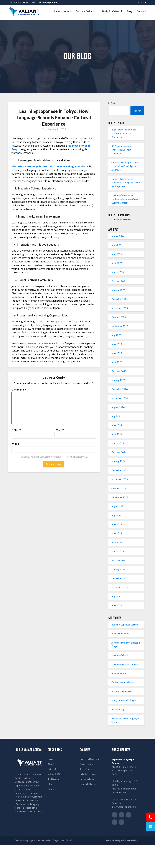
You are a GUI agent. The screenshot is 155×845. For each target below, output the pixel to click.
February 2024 (118, 452)
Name (16, 430)
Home (56, 11)
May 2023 (116, 533)
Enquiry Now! (150, 826)
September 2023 (119, 497)
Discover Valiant (85, 11)
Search (112, 102)
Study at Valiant (111, 11)
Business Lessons (88, 779)
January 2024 (118, 461)
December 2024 (119, 389)
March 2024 (117, 443)
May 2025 (116, 353)
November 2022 (119, 587)
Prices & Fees (54, 769)
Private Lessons (88, 774)
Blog (129, 11)
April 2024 (116, 434)
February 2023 (118, 560)
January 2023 (118, 569)
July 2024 (116, 416)
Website (17, 444)
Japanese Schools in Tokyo (124, 664)
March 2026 (117, 272)
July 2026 (116, 245)
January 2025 (118, 380)
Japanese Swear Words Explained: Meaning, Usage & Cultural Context (125, 199)
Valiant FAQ (54, 774)
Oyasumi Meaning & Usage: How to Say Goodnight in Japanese (125, 166)
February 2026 (118, 281)
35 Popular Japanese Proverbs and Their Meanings (121, 150)
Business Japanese (120, 633)
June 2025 (116, 344)
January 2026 (118, 290)
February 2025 (118, 371)
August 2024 (118, 407)
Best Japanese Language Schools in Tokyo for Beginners (123, 133)
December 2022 (119, 578)
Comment (19, 389)
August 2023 (118, 506)
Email (59, 430)
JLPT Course (86, 769)
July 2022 (116, 596)
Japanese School (119, 655)
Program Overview (89, 759)
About (67, 11)
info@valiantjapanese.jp (49, 2)
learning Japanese (38, 343)
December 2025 (119, 299)
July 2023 (116, 515)
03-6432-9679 (22, 2)
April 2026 (116, 263)
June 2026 (116, 254)
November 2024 (119, 398)
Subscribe (142, 2)
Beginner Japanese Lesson (124, 624)
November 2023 (119, 479)
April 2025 (116, 362)
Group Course (87, 764)
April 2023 (116, 542)
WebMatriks (133, 840)
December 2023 (119, 470)
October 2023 (118, 488)
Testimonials (54, 779)
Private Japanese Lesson (123, 691)
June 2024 (116, 425)
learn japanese (118, 673)
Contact (141, 11)
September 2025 (119, 326)
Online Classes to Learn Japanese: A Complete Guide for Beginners (125, 182)
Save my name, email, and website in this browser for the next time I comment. (54, 457)
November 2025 (119, 308)
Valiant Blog (117, 709)
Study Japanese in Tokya (123, 700)
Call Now (150, 817)
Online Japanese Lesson (123, 682)
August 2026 (118, 236)
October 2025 (118, 317)
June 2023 (116, 524)
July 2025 (116, 335)
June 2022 (116, 605)
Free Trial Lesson (88, 784)
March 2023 (117, 551)
